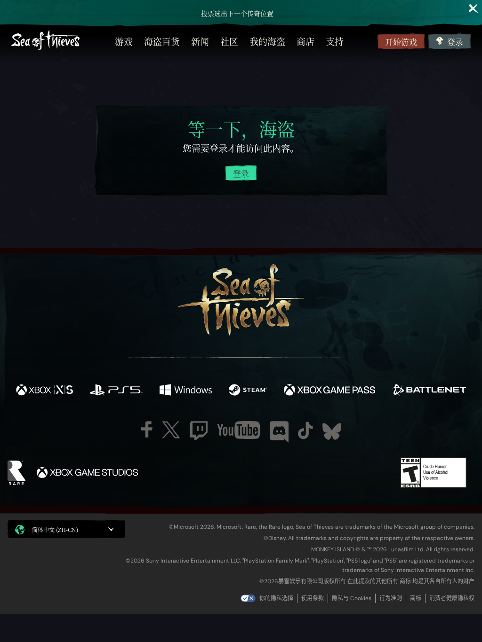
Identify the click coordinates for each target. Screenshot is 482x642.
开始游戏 (401, 41)
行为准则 (390, 598)
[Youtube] (238, 430)
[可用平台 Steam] (248, 391)
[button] (66, 529)
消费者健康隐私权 (451, 598)
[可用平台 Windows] (185, 391)
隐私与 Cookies (351, 598)
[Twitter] (171, 429)
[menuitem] (124, 41)
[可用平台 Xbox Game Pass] (329, 391)
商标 (415, 598)
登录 (455, 41)
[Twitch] (199, 430)
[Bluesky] (331, 431)
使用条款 (312, 598)
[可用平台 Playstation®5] (116, 391)
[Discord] (279, 432)
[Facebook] (146, 429)
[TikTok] (305, 430)
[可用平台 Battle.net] (429, 391)
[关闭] (473, 8)
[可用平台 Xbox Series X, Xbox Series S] (44, 391)
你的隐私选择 (276, 598)
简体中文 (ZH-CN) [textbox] (55, 529)
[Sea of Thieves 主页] (48, 41)
